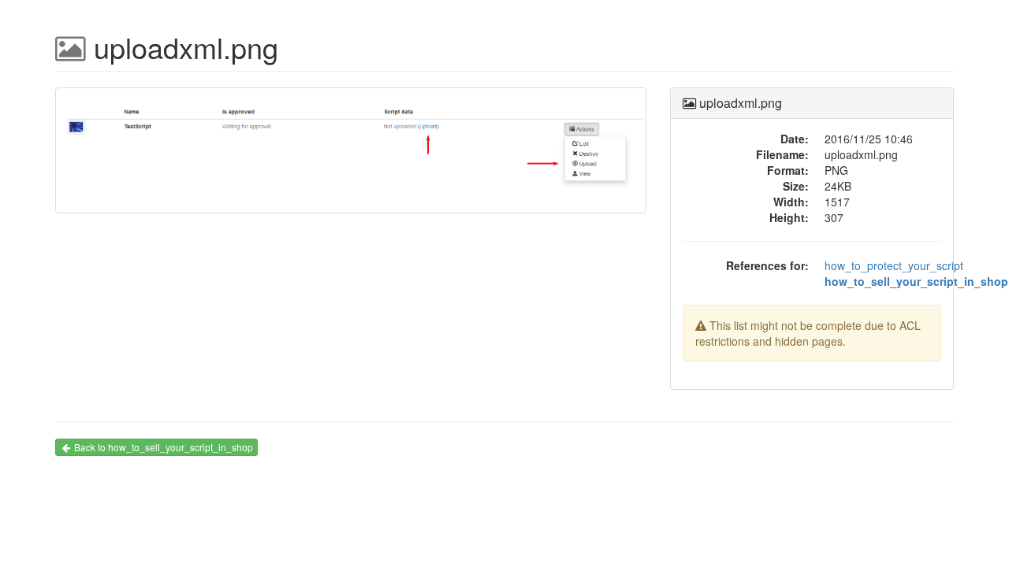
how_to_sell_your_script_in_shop (916, 281)
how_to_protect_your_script (894, 265)
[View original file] (350, 157)
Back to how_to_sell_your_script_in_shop (163, 447)
